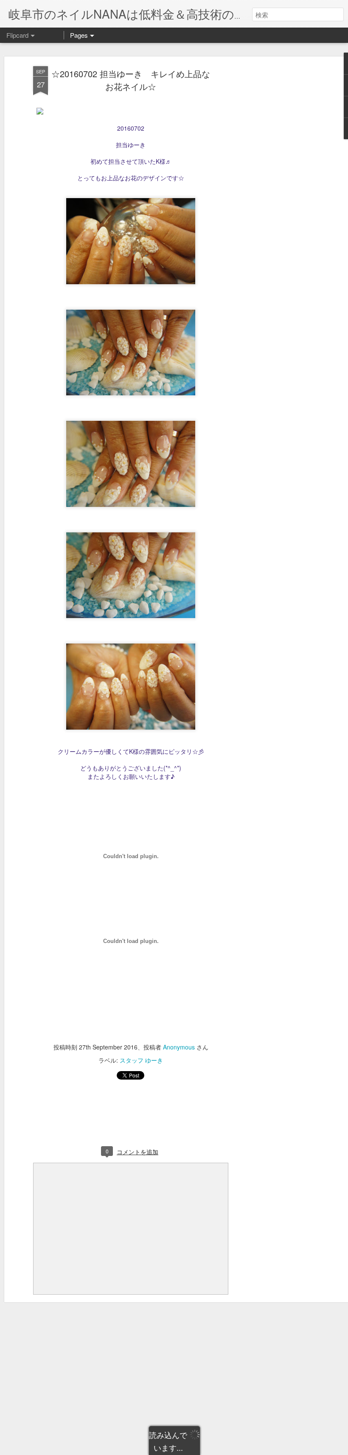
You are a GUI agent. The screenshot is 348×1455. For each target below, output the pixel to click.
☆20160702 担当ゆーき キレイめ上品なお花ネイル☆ (130, 79)
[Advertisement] (275, 200)
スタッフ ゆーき (141, 1060)
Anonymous (179, 1047)
